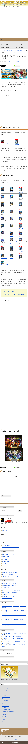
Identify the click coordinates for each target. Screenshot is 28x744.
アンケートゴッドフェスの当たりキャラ (10, 547)
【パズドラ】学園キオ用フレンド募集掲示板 (11, 636)
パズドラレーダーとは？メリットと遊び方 (11, 589)
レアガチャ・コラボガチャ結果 (8, 711)
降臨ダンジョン (5, 692)
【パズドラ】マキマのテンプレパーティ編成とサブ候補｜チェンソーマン (14, 620)
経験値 (3, 712)
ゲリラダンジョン (5, 698)
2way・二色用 (5, 559)
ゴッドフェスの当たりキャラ (8, 545)
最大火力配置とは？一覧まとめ (8, 554)
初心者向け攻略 (5, 714)
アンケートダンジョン (6, 697)
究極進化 (3, 719)
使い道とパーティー (5, 706)
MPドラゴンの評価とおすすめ (8, 574)
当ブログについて (5, 729)
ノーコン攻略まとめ (6, 47)
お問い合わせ (4, 730)
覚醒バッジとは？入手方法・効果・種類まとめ (12, 590)
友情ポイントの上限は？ (7, 598)
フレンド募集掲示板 (6, 538)
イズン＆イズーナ (14, 242)
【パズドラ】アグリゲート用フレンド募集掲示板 (12, 638)
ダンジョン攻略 (19, 42)
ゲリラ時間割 (4, 42)
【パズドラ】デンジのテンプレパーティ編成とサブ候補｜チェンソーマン (14, 625)
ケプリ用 (4, 563)
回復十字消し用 (5, 556)
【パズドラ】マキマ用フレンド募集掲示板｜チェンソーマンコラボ (14, 616)
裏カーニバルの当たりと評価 (12, 292)
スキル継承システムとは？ (7, 587)
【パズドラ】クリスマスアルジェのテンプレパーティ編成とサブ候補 (14, 611)
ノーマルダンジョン (5, 702)
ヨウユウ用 (4, 565)
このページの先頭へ (15, 742)
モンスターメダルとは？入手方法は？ (10, 583)
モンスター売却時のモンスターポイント (10, 576)
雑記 (2, 723)
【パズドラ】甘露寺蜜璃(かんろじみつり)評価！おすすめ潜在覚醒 (14, 607)
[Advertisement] (14, 23)
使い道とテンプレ (19, 47)
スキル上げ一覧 (19, 44)
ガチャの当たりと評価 (13, 61)
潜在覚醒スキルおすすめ (6, 707)
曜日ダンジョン (5, 703)
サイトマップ (4, 732)
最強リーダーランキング (7, 530)
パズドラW (4, 721)
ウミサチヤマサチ (5, 265)
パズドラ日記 (4, 716)
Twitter (3, 731)
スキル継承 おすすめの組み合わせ (9, 585)
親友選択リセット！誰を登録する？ (9, 596)
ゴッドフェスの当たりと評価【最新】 (15, 294)
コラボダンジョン (5, 693)
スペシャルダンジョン (6, 700)
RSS (3, 734)
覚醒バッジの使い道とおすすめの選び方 (10, 592)
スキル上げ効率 (5, 44)
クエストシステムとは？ (7, 594)
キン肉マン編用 (5, 561)
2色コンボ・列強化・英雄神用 (8, 558)
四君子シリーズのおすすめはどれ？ (9, 572)
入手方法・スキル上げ (6, 709)
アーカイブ (3, 653)
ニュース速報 (4, 717)
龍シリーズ (4, 695)
